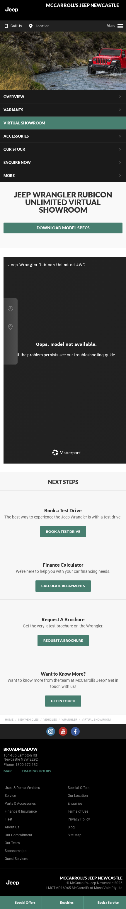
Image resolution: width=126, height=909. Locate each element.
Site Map (74, 835)
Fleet (8, 819)
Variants (13, 109)
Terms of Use (78, 811)
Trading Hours (36, 771)
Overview (14, 96)
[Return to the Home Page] (14, 884)
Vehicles (50, 719)
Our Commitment (18, 835)
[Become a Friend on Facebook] (75, 731)
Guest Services (16, 859)
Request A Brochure (63, 640)
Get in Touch (63, 701)
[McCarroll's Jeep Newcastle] (19, 10)
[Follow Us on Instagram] (50, 731)
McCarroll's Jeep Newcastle (82, 5)
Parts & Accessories (20, 804)
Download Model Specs (63, 227)
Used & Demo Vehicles (22, 788)
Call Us (16, 26)
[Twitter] (123, 719)
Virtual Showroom (96, 719)
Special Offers (78, 788)
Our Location (78, 796)
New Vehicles (28, 719)
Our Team (12, 843)
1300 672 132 (27, 765)
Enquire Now (17, 162)
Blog (71, 827)
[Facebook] (118, 719)
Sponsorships (15, 851)
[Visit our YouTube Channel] (63, 731)
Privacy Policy (79, 819)
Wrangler (69, 719)
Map (8, 771)
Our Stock (14, 149)
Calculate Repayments (63, 586)
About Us (12, 827)
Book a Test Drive (63, 531)
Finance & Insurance (21, 811)
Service (10, 796)
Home (9, 719)
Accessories (16, 136)
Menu (111, 26)
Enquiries (75, 804)
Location (43, 26)
